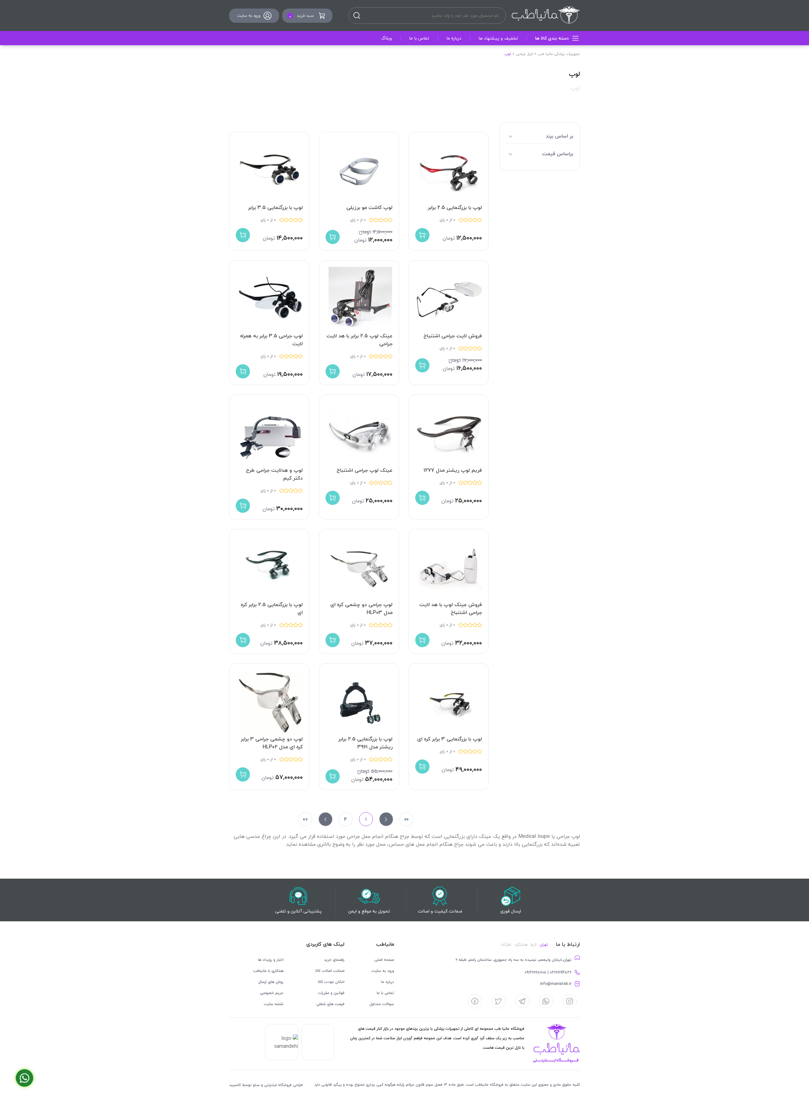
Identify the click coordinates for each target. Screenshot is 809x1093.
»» (305, 819)
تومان (448, 238)
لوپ (575, 88)
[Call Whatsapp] (24, 1078)
